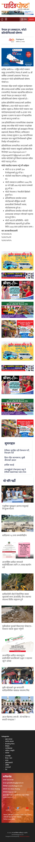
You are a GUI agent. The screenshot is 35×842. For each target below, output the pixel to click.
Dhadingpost (20, 39)
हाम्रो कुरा (10, 814)
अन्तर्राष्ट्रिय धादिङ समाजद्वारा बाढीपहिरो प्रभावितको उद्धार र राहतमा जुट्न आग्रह (17, 658)
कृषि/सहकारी (9, 762)
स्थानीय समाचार (9, 741)
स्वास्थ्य (7, 753)
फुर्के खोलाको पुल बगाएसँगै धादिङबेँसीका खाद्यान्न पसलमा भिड (15, 689)
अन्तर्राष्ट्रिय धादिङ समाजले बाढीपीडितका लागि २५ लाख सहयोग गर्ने (16, 564)
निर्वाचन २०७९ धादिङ (9, 819)
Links (22, 814)
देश (6, 769)
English (31, 19)
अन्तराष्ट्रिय (8, 756)
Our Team (28, 814)
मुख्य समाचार (8, 739)
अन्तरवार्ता (8, 767)
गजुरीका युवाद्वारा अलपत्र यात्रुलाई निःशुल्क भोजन (15, 507)
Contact (16, 814)
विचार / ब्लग (8, 758)
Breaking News (10, 743)
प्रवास (6, 760)
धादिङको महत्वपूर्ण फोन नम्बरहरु (12, 817)
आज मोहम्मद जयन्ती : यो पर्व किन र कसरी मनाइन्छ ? (16, 718)
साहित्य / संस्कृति (9, 750)
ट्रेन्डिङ (25, 19)
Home (5, 814)
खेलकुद (7, 746)
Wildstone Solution (24, 836)
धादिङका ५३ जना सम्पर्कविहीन (14, 535)
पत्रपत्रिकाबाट (8, 748)
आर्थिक (7, 765)
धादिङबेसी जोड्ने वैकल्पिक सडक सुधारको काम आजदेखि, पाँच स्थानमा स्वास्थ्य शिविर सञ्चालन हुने (16, 597)
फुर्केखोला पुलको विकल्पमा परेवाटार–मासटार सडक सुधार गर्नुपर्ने (17, 627)
